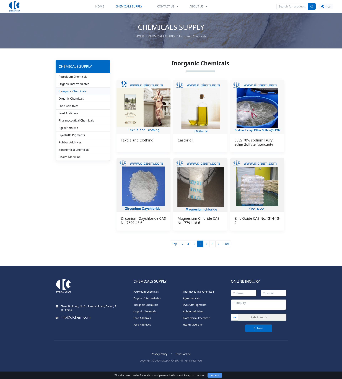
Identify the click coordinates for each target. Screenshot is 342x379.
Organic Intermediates (74, 84)
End (226, 244)
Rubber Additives (70, 142)
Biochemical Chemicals (74, 150)
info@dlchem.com (76, 317)
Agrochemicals (69, 128)
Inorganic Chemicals (72, 91)
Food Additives (68, 106)
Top (174, 244)
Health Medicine (70, 157)
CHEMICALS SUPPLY (128, 6)
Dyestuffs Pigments (72, 135)
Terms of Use (183, 354)
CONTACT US (165, 6)
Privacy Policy (159, 354)
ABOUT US (197, 6)
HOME (99, 6)
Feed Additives (68, 113)
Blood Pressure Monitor (75, 368)
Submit (258, 328)
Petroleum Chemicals (73, 77)
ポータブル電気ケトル (107, 368)
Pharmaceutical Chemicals (76, 120)
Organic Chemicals (71, 98)
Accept (215, 375)
